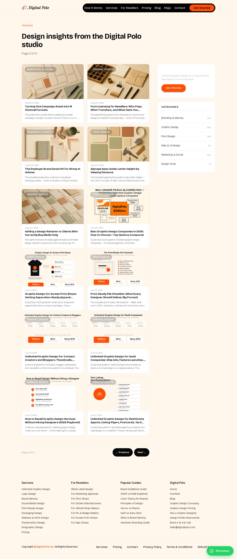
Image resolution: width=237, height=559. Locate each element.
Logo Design (29, 493)
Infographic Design (32, 527)
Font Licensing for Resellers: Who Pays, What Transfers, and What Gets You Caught (116, 110)
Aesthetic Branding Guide (135, 522)
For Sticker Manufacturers (86, 503)
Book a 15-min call (180, 522)
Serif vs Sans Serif (131, 513)
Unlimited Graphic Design (36, 489)
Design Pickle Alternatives (185, 517)
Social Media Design (33, 503)
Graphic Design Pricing (183, 508)
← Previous (122, 452)
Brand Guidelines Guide (134, 489)
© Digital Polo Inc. (44, 546)
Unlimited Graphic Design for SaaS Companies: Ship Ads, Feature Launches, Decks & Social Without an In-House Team (118, 360)
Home (173, 489)
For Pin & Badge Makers (85, 513)
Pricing (146, 8)
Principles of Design (132, 503)
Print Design (101, 132)
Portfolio (175, 493)
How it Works (93, 8)
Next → (142, 452)
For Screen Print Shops (84, 517)
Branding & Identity (40, 132)
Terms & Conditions (179, 547)
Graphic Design (103, 69)
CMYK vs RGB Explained (134, 493)
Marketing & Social (40, 69)
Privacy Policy (152, 547)
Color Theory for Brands (134, 498)
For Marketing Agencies (84, 493)
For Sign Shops (80, 522)
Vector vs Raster (130, 508)
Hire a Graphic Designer (183, 513)
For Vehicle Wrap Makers (85, 508)
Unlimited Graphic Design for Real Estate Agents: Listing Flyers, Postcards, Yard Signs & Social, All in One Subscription (117, 422)
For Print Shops (80, 498)
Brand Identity (30, 498)
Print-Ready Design (33, 508)
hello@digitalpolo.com (182, 527)
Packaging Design (32, 513)
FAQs (167, 8)
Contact (179, 8)
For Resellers (129, 8)
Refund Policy (206, 547)
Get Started (202, 8)
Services (111, 8)
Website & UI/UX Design (35, 517)
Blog (158, 8)
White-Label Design (82, 489)
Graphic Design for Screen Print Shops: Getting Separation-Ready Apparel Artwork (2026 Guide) (51, 297)
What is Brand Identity (133, 517)
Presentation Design (33, 522)
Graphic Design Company (184, 503)
